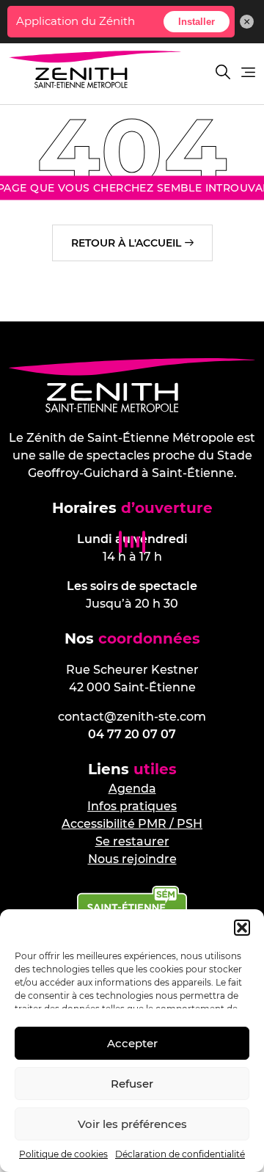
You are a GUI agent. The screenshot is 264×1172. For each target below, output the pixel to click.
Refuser (132, 1084)
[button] (242, 927)
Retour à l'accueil (126, 243)
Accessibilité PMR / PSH (132, 824)
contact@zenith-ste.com (132, 717)
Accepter (132, 1043)
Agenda (132, 789)
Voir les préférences (132, 1124)
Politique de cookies (63, 1154)
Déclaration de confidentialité (180, 1154)
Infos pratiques (132, 806)
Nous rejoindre (132, 859)
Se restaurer (132, 841)
